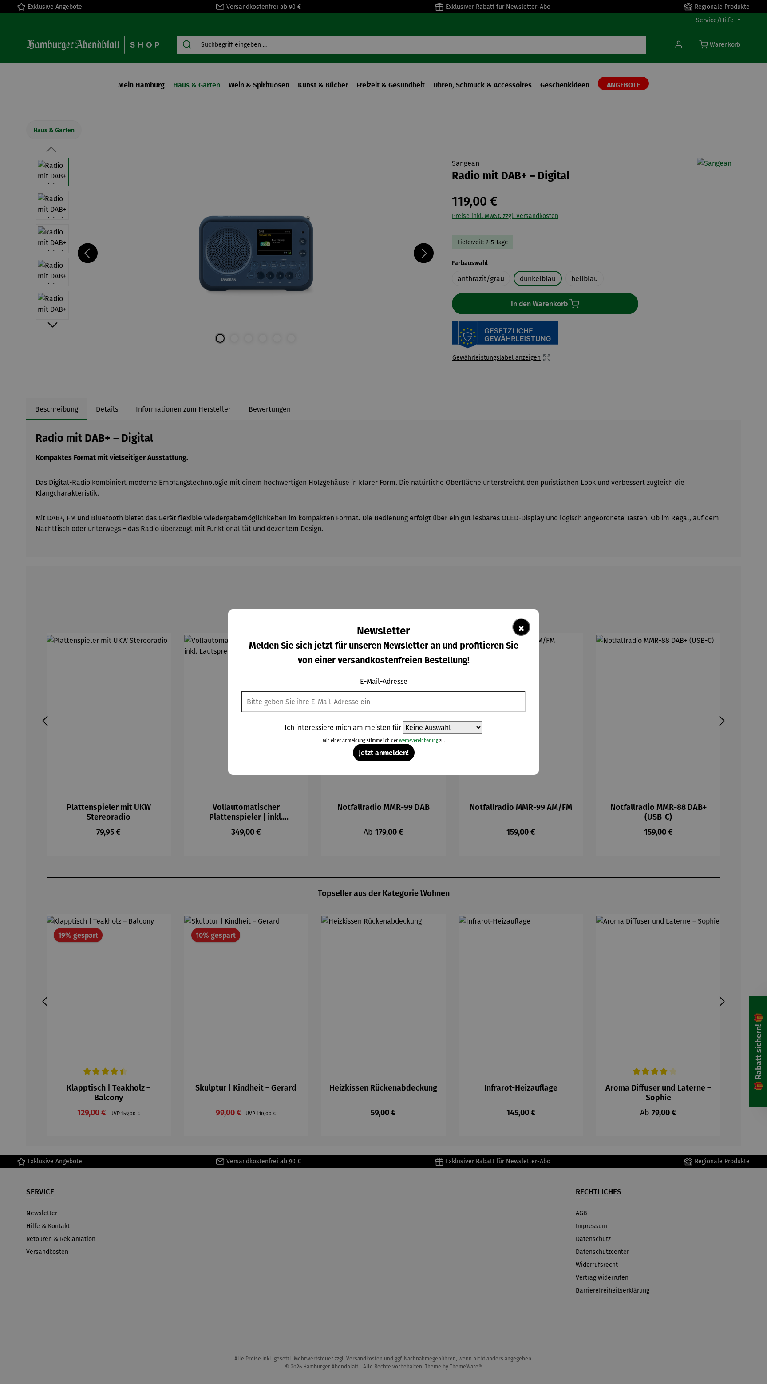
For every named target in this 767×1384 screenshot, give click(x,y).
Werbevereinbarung (418, 740)
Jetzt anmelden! (384, 752)
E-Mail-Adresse (383, 681)
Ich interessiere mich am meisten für (343, 727)
